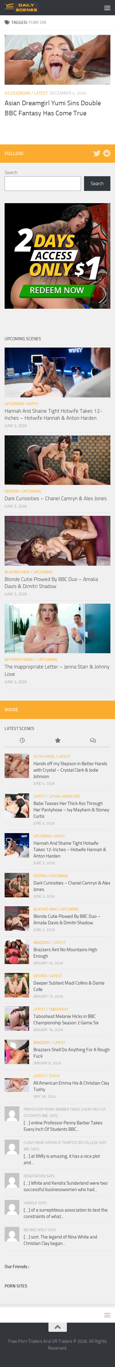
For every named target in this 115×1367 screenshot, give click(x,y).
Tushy (54, 1076)
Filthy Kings (44, 756)
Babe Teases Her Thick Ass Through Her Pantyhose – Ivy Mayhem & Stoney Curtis (71, 810)
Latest (41, 93)
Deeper (11, 491)
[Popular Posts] (57, 740)
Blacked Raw (17, 572)
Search (11, 172)
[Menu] (107, 7)
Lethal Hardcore (64, 796)
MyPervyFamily (20, 659)
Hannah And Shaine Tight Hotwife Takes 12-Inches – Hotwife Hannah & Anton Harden (69, 849)
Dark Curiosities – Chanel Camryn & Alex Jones (56, 498)
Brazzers (41, 943)
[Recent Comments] (92, 740)
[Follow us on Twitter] (97, 153)
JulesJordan (17, 93)
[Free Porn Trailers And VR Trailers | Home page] (27, 7)
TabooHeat (58, 1009)
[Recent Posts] (22, 740)
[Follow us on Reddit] (106, 153)
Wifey (32, 403)
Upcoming (14, 403)
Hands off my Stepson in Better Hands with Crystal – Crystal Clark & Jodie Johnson (70, 770)
